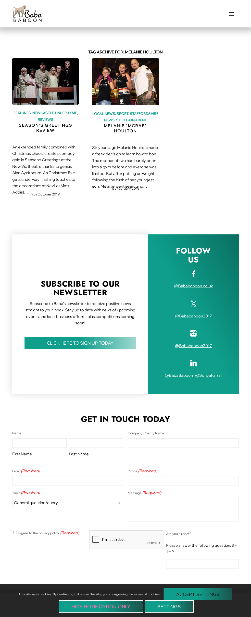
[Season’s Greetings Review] (45, 81)
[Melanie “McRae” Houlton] (125, 81)
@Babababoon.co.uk (193, 285)
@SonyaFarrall (208, 375)
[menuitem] (232, 14)
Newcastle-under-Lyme (54, 112)
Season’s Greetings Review (45, 128)
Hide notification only (101, 606)
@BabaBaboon (179, 375)
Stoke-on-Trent (131, 120)
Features (22, 112)
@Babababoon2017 (193, 316)
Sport (122, 113)
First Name (22, 453)
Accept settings (198, 594)
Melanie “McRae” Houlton (125, 128)
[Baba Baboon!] (27, 13)
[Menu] (231, 14)
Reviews (45, 119)
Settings (169, 606)
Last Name (79, 453)
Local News (103, 113)
